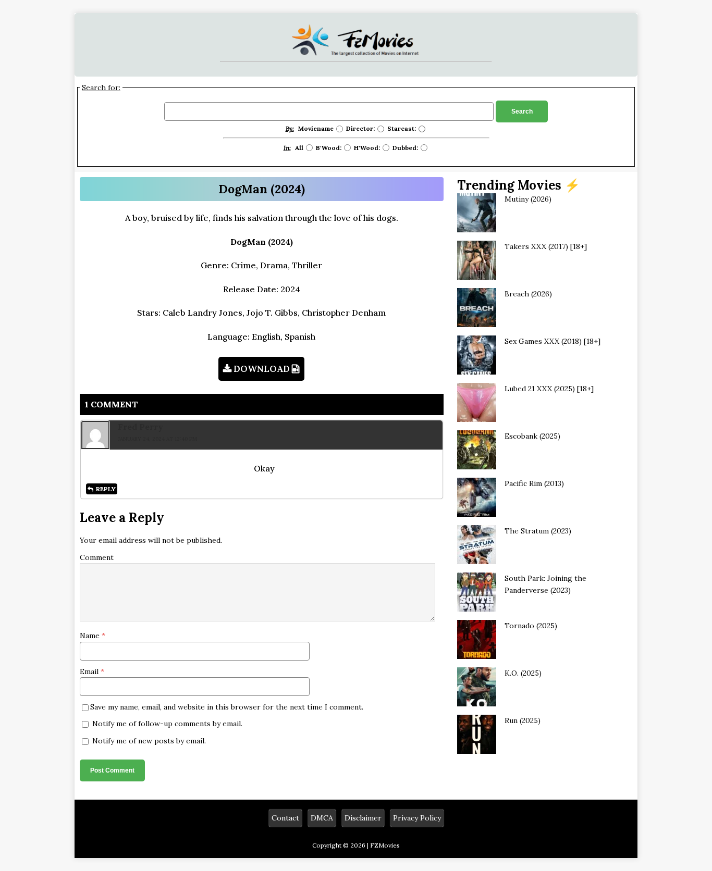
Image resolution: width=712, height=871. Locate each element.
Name (91, 635)
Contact (285, 818)
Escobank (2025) (532, 436)
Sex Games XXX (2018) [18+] (552, 341)
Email (90, 671)
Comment (97, 557)
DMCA (322, 818)
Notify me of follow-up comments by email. (167, 723)
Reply (106, 489)
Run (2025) (523, 720)
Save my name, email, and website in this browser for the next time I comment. (226, 707)
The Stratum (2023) (538, 531)
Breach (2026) (528, 293)
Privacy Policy (417, 818)
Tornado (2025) (531, 625)
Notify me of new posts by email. (149, 740)
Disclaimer (363, 818)
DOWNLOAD (262, 369)
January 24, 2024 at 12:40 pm (157, 439)
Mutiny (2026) (528, 199)
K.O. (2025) (523, 673)
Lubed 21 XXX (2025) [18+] (549, 388)
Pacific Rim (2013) (534, 483)
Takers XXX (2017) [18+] (546, 246)
